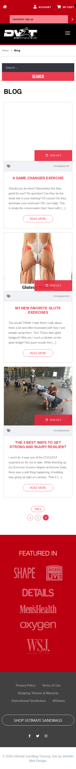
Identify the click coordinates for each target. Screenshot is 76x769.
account (45, 7)
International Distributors (28, 701)
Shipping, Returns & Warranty (38, 693)
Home (5, 50)
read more (38, 219)
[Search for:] (38, 67)
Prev (38, 509)
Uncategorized (61, 166)
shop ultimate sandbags (38, 720)
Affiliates (58, 701)
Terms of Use (51, 685)
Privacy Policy (25, 685)
